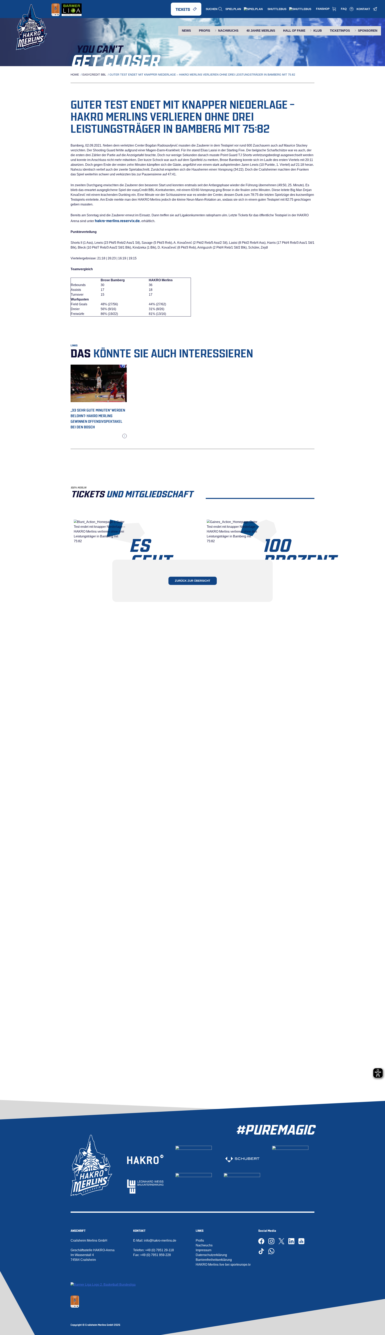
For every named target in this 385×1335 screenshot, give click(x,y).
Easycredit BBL (94, 74)
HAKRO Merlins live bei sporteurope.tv (223, 1264)
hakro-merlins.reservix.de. (118, 220)
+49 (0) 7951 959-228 (155, 1255)
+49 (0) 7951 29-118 (159, 1250)
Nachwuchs (204, 1245)
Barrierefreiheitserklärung (214, 1259)
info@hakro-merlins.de (160, 1240)
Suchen (211, 9)
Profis (200, 1240)
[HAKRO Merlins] (34, 27)
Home (75, 74)
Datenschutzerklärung (211, 1255)
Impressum (203, 1250)
